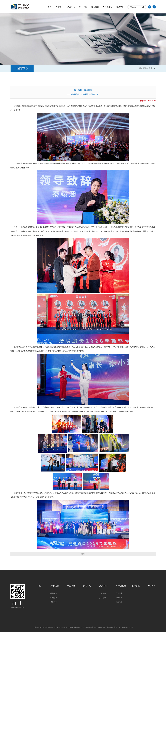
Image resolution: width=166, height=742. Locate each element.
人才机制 (102, 593)
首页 (50, 7)
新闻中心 (83, 7)
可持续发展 (107, 7)
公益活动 (119, 602)
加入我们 (95, 7)
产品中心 (71, 7)
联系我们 (120, 7)
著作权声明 (98, 627)
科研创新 (53, 598)
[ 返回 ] (83, 554)
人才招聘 (102, 598)
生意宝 (91, 627)
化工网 (85, 627)
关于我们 (59, 7)
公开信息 (119, 593)
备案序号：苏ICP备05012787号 (121, 627)
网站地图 (106, 627)
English (151, 585)
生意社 (79, 627)
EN (154, 7)
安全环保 (119, 598)
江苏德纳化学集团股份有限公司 (45, 627)
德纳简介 (53, 593)
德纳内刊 (53, 602)
